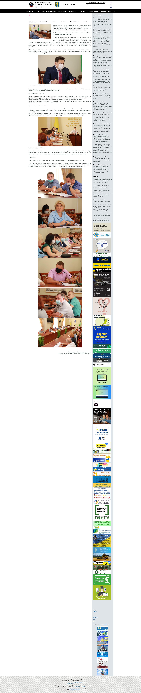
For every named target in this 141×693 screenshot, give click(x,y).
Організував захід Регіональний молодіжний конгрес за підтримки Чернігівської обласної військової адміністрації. (101, 159)
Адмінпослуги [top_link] (83, 11)
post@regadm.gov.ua (78, 682)
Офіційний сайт (39, 7)
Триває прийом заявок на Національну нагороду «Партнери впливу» (101, 201)
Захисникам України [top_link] (105, 11)
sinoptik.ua (106, 624)
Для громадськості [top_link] (73, 11)
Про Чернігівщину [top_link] (30, 11)
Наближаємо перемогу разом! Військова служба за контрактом (101, 214)
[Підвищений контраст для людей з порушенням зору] (89, 2)
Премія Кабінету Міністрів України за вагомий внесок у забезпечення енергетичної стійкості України (102, 180)
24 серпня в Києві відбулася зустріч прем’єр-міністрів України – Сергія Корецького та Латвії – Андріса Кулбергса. (102, 96)
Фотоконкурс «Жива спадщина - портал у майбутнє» (101, 195)
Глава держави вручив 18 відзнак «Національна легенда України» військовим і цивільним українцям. (102, 81)
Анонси (95, 176)
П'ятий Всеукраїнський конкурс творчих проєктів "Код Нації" (101, 186)
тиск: (94, 619)
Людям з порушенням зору (98, 2)
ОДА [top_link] (38, 11)
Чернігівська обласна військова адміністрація (45, 3)
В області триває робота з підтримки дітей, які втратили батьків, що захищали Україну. (102, 51)
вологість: (95, 617)
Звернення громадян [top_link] (62, 11)
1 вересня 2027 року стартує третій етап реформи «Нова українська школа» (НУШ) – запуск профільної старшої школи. (102, 31)
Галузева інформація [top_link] (93, 11)
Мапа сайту (70, 683)
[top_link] (113, 11)
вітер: (94, 621)
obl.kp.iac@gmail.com (75, 689)
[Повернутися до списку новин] (29, 18)
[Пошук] (103, 4)
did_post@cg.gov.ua (80, 686)
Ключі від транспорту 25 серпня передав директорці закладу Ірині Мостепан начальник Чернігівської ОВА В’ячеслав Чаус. (102, 88)
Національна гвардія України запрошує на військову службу (101, 219)
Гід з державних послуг (68, 4)
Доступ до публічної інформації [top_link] (49, 11)
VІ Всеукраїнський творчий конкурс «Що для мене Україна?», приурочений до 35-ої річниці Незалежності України (102, 208)
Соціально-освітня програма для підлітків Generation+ (101, 191)
